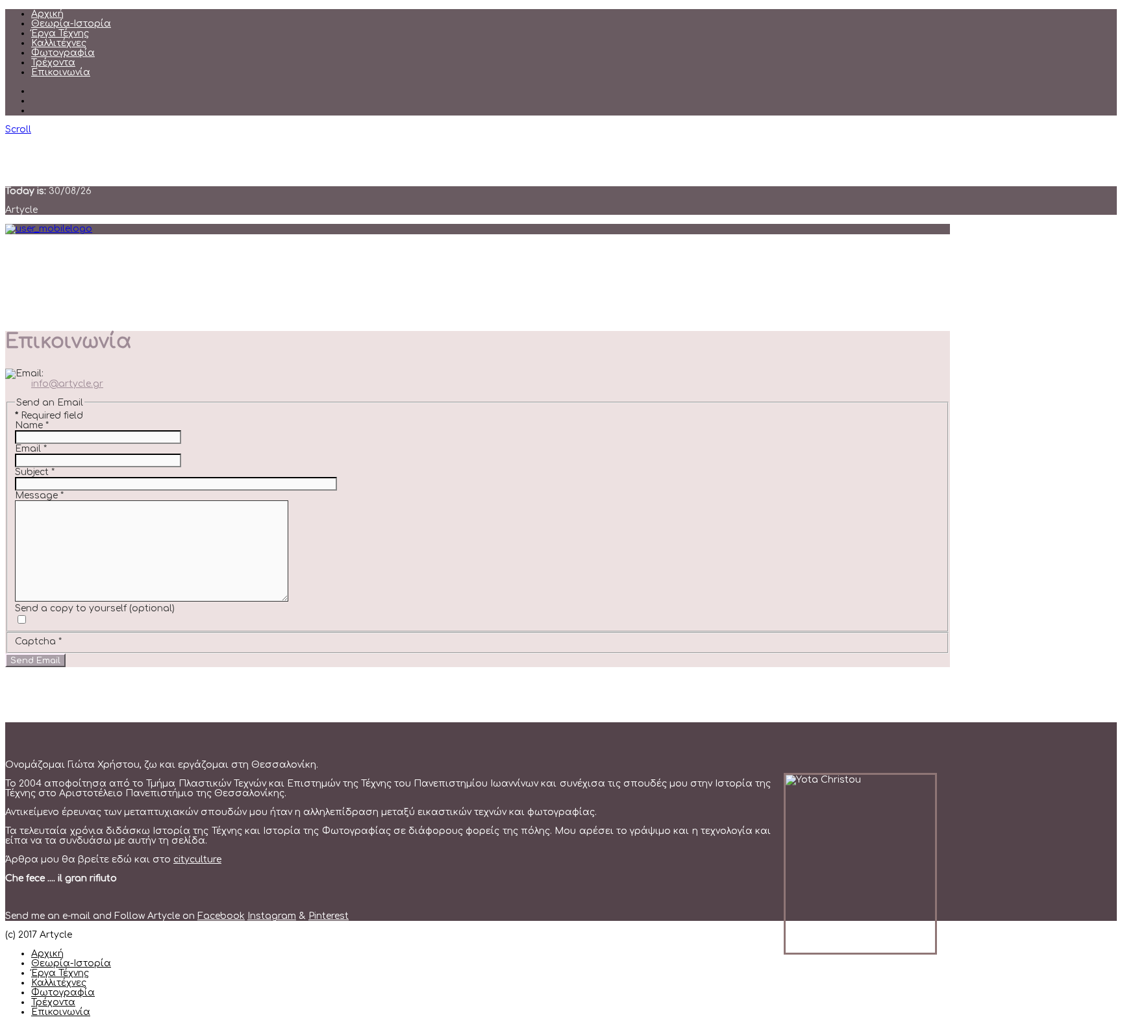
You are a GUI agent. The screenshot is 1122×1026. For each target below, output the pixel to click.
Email (31, 449)
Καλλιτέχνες (58, 43)
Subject (35, 472)
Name (32, 425)
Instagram (271, 916)
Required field (49, 416)
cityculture (197, 859)
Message (39, 495)
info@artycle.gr (67, 384)
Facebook (221, 916)
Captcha (38, 641)
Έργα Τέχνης (60, 33)
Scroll (18, 129)
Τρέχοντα (53, 62)
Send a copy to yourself (71, 608)
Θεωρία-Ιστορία (71, 24)
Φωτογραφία (63, 53)
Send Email (35, 660)
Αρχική (47, 14)
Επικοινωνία (60, 72)
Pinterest (328, 916)
